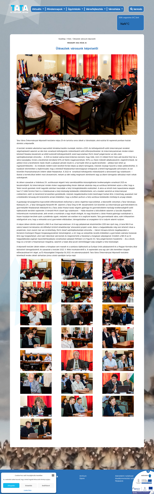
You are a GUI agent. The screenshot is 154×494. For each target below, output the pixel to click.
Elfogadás (11, 485)
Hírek (69, 39)
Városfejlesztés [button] (94, 9)
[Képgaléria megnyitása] (36, 269)
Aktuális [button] (36, 9)
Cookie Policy (27, 490)
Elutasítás (28, 485)
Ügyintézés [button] (74, 9)
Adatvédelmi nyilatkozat (124, 476)
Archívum (83, 476)
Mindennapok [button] (54, 9)
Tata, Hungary (130, 24)
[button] (53, 475)
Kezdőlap (62, 39)
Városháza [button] (114, 9)
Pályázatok (119, 481)
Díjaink (82, 478)
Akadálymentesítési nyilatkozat (127, 478)
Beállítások (46, 485)
